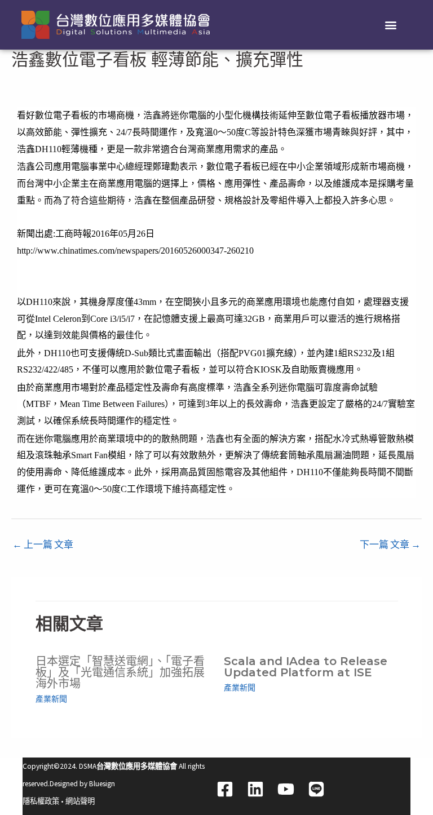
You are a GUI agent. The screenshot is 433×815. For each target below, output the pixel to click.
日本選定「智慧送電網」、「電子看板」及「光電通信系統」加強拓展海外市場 (120, 672)
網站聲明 (80, 801)
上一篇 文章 (42, 544)
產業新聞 (51, 699)
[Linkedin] (255, 789)
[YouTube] (285, 789)
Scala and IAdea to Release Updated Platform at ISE (305, 666)
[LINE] (316, 789)
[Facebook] (224, 789)
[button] (391, 25)
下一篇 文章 (390, 544)
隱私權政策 (41, 801)
